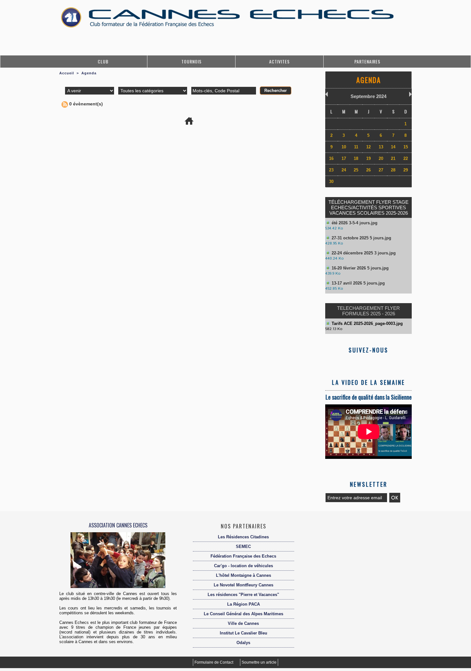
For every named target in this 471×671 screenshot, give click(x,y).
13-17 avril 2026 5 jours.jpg (358, 283)
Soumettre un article (259, 662)
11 (356, 147)
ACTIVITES (279, 61)
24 (344, 170)
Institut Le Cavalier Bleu (243, 633)
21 (393, 158)
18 (356, 158)
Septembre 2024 (368, 96)
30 (331, 181)
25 (356, 170)
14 (393, 147)
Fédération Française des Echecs (243, 556)
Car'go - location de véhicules (243, 565)
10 (344, 147)
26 (368, 170)
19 (368, 158)
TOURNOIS (191, 61)
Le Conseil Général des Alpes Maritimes (243, 613)
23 (331, 170)
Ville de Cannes (243, 623)
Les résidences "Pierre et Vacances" (243, 594)
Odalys (243, 642)
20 (381, 158)
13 (381, 147)
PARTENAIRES (367, 61)
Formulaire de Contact (214, 662)
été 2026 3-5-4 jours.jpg (354, 222)
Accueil (66, 73)
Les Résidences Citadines (243, 536)
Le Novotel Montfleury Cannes (243, 585)
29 (405, 170)
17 (344, 158)
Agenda (88, 73)
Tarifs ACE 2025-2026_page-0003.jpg (367, 323)
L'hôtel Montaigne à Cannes (243, 575)
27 (381, 170)
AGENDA (368, 80)
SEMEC (243, 546)
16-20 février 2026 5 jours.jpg (360, 268)
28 (393, 170)
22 (405, 158)
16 (331, 158)
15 (405, 147)
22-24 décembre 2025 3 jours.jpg (364, 253)
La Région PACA (243, 604)
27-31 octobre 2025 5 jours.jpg (361, 238)
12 (368, 147)
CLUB (103, 61)
